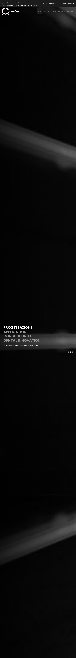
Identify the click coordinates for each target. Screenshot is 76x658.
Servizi (54, 12)
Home (40, 12)
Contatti (70, 12)
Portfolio (61, 12)
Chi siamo (46, 12)
